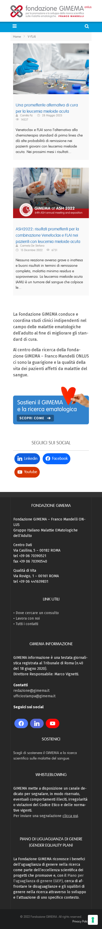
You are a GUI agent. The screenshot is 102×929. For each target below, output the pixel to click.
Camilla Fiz (26, 115)
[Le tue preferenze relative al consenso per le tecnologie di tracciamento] (93, 920)
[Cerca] (87, 26)
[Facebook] (21, 723)
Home (17, 37)
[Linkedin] (37, 723)
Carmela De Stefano (32, 245)
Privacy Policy (80, 921)
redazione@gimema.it (31, 690)
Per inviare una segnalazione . (46, 816)
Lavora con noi (28, 618)
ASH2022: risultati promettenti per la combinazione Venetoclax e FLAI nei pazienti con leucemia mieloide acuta (48, 235)
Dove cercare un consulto (37, 613)
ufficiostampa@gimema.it (34, 696)
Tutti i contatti (27, 624)
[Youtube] (52, 723)
